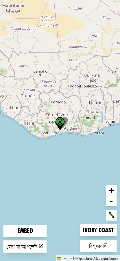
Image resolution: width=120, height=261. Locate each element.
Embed (25, 230)
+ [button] (111, 190)
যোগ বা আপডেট (22, 246)
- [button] (111, 201)
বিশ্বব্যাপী (100, 245)
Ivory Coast (98, 230)
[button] (60, 123)
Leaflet (67, 258)
